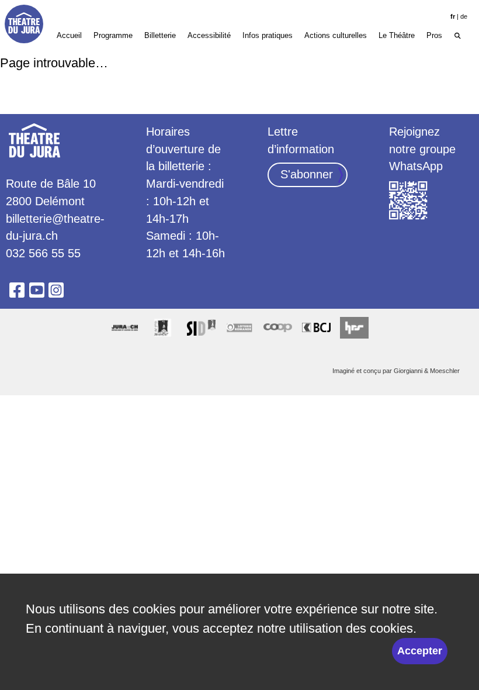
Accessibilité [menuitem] (209, 35)
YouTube (37, 290)
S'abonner (306, 174)
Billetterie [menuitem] (160, 35)
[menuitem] (457, 34)
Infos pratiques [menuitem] (267, 35)
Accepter (419, 651)
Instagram (56, 290)
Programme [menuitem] (113, 35)
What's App (408, 200)
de (463, 16)
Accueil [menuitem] (69, 35)
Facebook (17, 290)
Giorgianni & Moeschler (427, 370)
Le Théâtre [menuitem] (397, 35)
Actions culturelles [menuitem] (335, 35)
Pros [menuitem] (434, 35)
